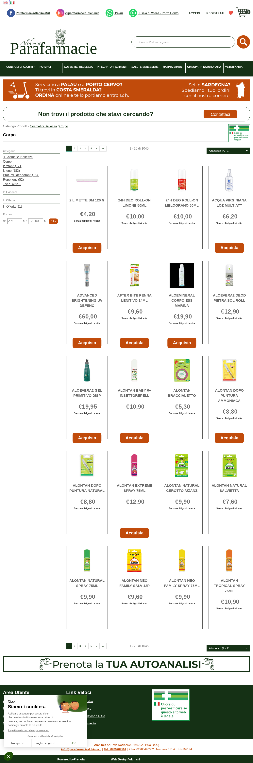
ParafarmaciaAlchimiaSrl (33, 13)
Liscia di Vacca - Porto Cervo (158, 13)
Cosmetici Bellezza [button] (78, 66)
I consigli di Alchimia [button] (20, 66)
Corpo (7, 161)
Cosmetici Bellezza (43, 126)
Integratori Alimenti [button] (112, 66)
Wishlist (231, 13)
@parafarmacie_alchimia (82, 13)
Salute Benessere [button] (145, 66)
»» (103, 148)
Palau (118, 13)
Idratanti (12, 166)
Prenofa (79, 759)
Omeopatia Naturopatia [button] (204, 66)
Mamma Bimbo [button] (172, 66)
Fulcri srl (133, 759)
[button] (228, 151)
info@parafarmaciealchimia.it (81, 749)
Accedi (194, 13)
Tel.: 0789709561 (115, 749)
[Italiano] (12, 2)
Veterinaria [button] (234, 66)
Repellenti (13, 179)
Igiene (11, 170)
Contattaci (220, 114)
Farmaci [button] (45, 66)
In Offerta (12, 206)
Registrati (215, 13)
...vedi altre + (12, 184)
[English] (5, 2)
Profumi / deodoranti (21, 175)
